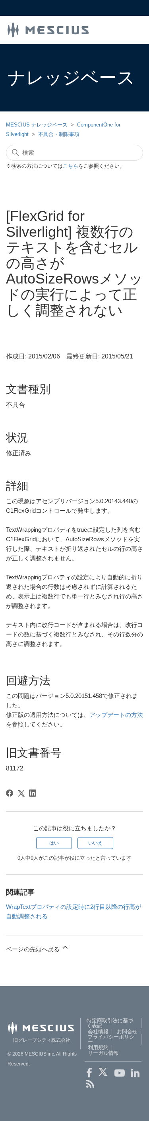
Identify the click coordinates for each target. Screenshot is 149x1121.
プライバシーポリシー (111, 1039)
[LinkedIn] (32, 793)
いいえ (95, 843)
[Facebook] (9, 793)
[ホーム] (48, 29)
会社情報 (98, 1032)
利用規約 (98, 1047)
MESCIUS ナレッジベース (37, 125)
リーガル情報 (103, 1053)
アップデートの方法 (116, 714)
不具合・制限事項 (58, 134)
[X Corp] (21, 793)
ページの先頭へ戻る (33, 949)
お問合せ (127, 1032)
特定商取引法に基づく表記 (110, 1023)
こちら (70, 166)
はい (54, 843)
